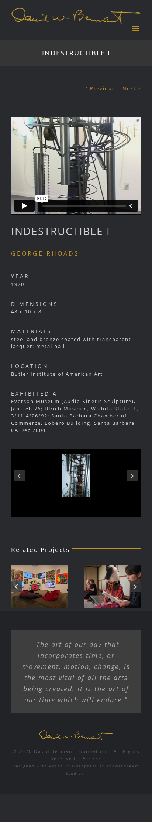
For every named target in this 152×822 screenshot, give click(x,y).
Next (129, 88)
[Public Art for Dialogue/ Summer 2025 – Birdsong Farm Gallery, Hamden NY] (112, 586)
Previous (102, 88)
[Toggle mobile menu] (136, 29)
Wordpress (84, 765)
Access (92, 758)
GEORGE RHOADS (45, 253)
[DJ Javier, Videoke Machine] (39, 586)
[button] (19, 475)
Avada (56, 765)
